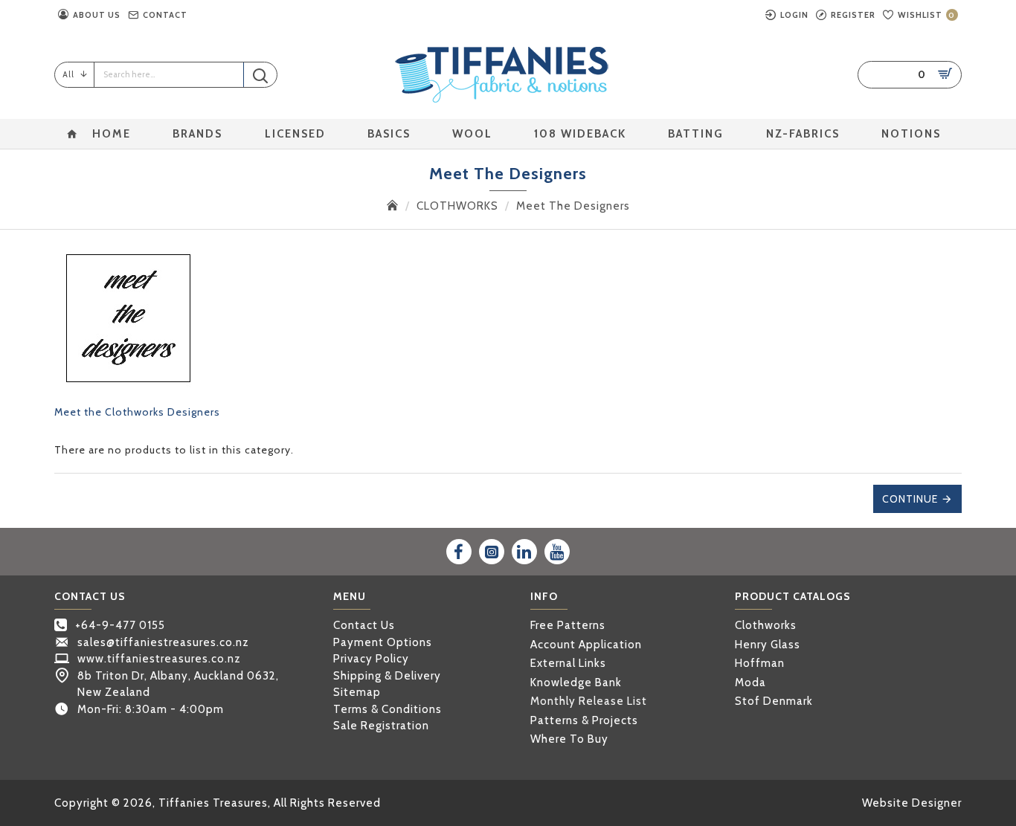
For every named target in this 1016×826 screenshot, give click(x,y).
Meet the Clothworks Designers (137, 412)
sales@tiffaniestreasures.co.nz (163, 642)
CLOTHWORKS (457, 206)
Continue (910, 499)
